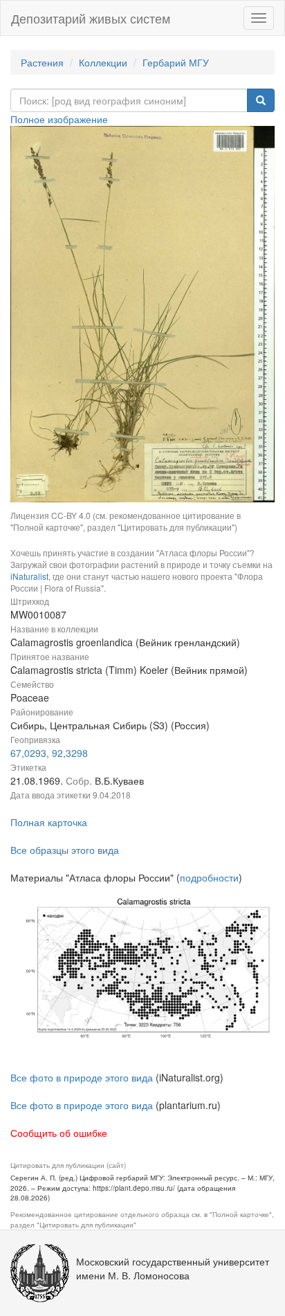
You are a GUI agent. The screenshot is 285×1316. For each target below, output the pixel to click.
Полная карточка (48, 822)
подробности (209, 877)
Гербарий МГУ (175, 62)
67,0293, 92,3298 (49, 753)
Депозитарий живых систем (90, 18)
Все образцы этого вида (64, 850)
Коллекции (103, 62)
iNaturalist (29, 576)
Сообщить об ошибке (58, 1133)
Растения (42, 62)
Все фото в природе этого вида (81, 1077)
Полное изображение (59, 119)
